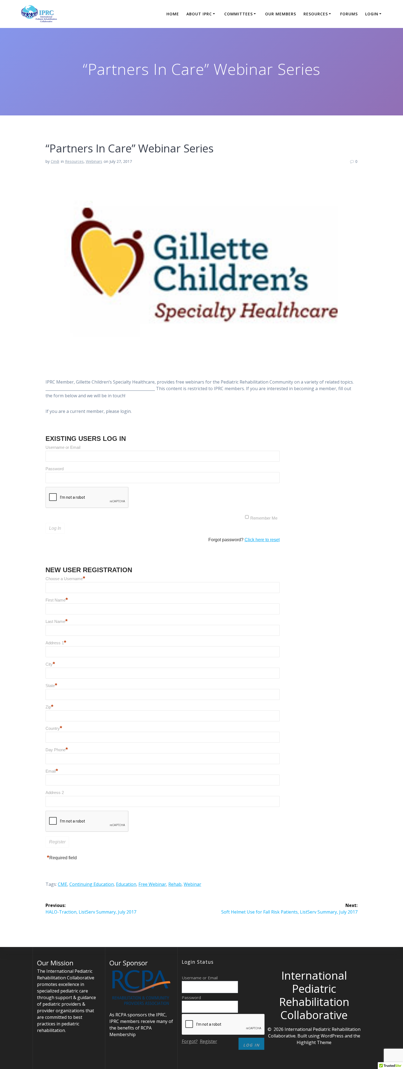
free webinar (152, 884)
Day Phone (57, 749)
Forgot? (190, 1041)
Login (371, 13)
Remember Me (263, 518)
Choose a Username (65, 578)
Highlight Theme (314, 1042)
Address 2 (55, 792)
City (50, 664)
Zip (49, 707)
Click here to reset (262, 539)
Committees (238, 13)
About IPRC (199, 13)
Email (52, 771)
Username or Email (63, 447)
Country (54, 728)
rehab (174, 884)
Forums (349, 13)
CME (62, 884)
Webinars (94, 161)
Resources (315, 13)
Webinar (192, 884)
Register (208, 1041)
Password (55, 468)
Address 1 (56, 642)
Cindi (55, 161)
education (126, 884)
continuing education (91, 884)
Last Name (57, 621)
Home (172, 13)
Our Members (280, 13)
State (51, 685)
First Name (57, 600)
